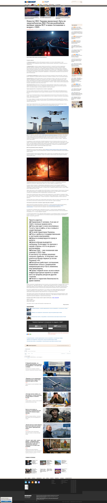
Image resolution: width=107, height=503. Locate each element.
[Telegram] (29, 334)
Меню (28, 4)
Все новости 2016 (73, 489)
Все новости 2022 (73, 483)
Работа (41, 4)
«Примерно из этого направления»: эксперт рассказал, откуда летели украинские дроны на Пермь (76, 46)
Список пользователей (65, 480)
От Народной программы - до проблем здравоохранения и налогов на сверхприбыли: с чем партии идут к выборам (77, 32)
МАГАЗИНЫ (58, 4)
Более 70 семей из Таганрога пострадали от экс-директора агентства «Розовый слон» (64, 470)
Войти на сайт (63, 481)
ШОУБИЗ (46, 4)
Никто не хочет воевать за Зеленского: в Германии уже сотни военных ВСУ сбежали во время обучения (76, 60)
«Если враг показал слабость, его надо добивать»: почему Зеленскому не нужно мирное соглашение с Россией (76, 51)
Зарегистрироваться (64, 482)
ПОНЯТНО (6, 501)
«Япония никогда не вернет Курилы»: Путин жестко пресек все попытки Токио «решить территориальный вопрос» (76, 64)
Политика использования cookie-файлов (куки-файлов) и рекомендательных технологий (47, 495)
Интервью (33, 478)
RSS (62, 483)
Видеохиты (57, 478)
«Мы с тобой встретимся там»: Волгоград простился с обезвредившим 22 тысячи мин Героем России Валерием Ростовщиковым (34, 471)
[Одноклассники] (28, 334)
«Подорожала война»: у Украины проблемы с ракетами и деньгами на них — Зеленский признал (76, 98)
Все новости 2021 (73, 484)
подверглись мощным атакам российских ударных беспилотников (56, 149)
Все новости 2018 (73, 487)
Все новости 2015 (73, 490)
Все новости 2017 (73, 488)
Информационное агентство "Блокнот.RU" (76, 501)
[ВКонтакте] (27, 334)
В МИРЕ (27, 382)
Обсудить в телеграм (42, 29)
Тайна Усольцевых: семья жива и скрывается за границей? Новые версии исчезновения (76, 89)
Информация (54, 483)
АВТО (35, 4)
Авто (44, 478)
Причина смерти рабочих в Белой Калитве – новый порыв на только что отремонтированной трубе (46, 474)
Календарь (62, 478)
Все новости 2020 (73, 485)
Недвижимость (39, 478)
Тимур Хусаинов (66, 304)
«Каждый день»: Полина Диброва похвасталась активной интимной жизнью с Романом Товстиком (76, 42)
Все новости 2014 (73, 491)
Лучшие (29, 353)
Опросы (47, 478)
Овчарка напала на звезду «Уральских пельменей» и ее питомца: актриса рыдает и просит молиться (76, 85)
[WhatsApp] (30, 334)
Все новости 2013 (73, 492)
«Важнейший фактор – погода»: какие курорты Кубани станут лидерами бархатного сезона (64, 462)
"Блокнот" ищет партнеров (65, 501)
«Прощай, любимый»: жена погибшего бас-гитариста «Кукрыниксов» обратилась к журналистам (77, 37)
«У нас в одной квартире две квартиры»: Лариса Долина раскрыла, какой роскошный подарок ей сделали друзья (76, 28)
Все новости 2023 (73, 482)
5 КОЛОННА (52, 4)
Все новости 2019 (73, 486)
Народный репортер (68, 478)
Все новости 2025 (73, 480)
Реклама (53, 480)
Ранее (32, 353)
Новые (26, 353)
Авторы (53, 482)
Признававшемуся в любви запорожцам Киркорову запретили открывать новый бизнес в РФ (35, 462)
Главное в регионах (30, 457)
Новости (29, 478)
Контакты (53, 481)
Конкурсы (51, 478)
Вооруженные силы (30, 29)
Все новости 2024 (73, 481)
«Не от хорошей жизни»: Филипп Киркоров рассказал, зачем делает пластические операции (76, 55)
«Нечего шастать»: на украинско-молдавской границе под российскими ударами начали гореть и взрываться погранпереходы (76, 93)
